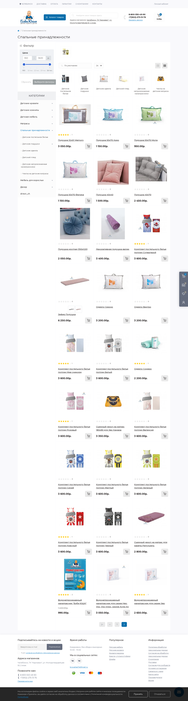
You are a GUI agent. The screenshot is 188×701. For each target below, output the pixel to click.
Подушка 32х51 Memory (71, 140)
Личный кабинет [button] (161, 4)
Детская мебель (28, 117)
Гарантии (66, 4)
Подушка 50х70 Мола (146, 140)
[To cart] (88, 146)
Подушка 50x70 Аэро (107, 140)
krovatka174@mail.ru (79, 667)
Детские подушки (31, 144)
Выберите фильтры (44, 82)
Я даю (40, 653)
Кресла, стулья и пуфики (119, 656)
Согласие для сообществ (159, 665)
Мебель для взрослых (32, 180)
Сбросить (26, 82)
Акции (151, 680)
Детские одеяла (30, 150)
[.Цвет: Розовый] (78, 309)
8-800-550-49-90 (137, 14)
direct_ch (25, 194)
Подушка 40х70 (142, 194)
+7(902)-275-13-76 (137, 17)
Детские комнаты (29, 110)
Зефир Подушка (67, 314)
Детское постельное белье (35, 137)
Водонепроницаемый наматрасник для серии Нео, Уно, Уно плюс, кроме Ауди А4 (112, 603)
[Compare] (90, 106)
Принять (138, 694)
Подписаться (54, 647)
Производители (155, 677)
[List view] (158, 65)
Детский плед (29, 157)
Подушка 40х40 (104, 194)
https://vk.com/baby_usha (79, 661)
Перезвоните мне (25, 681)
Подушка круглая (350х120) (73, 249)
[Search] (73, 15)
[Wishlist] (90, 101)
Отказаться (159, 694)
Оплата (54, 4)
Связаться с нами (155, 671)
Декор (23, 187)
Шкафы (112, 659)
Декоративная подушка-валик (112, 249)
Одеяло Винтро (142, 307)
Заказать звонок (136, 20)
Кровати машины (116, 653)
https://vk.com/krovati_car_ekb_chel (72, 661)
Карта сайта (153, 674)
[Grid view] (164, 65)
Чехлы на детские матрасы (35, 173)
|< (102, 624)
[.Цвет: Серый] (71, 309)
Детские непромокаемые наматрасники (34, 165)
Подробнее (23, 697)
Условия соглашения (157, 668)
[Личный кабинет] (183, 302)
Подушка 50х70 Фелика (71, 194)
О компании (82, 4)
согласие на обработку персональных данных (43, 653)
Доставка (41, 4)
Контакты (97, 4)
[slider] (24, 64)
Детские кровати (29, 103)
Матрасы (25, 123)
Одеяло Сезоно (104, 307)
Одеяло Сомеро (143, 369)
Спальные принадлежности (35, 130)
